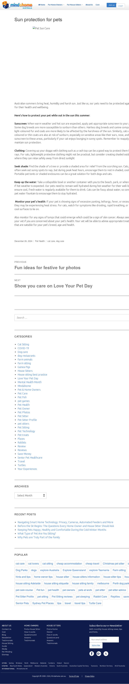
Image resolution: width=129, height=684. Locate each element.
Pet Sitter (23, 416)
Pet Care (23, 393)
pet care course (24, 590)
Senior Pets (22, 603)
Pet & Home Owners (29, 389)
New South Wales (16, 666)
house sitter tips (112, 576)
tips (59, 603)
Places (21, 438)
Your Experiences (27, 468)
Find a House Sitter (32, 629)
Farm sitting (24, 363)
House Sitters (25, 370)
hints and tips (23, 576)
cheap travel (92, 563)
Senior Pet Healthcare (30, 457)
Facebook (91, 653)
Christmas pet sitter (113, 563)
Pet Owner (24, 408)
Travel (21, 461)
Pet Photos (24, 412)
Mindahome (24, 385)
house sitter (62, 576)
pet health (53, 590)
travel (68, 603)
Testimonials (7, 640)
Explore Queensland (74, 570)
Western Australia (41, 666)
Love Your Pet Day (28, 378)
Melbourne (34, 663)
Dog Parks (22, 570)
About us (6, 626)
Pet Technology (26, 431)
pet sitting (42, 596)
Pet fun (40, 590)
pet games (24, 401)
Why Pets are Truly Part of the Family (39, 537)
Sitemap (5, 655)
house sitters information (86, 576)
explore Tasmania (99, 570)
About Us (89, 5)
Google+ (98, 653)
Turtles (22, 465)
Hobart (59, 663)
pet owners (69, 590)
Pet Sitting (23, 427)
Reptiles (115, 596)
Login (120, 6)
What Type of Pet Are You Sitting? (37, 533)
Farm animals (25, 359)
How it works (29, 632)
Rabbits (22, 442)
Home (42, 5)
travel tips (80, 603)
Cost (97, 5)
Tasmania (94, 666)
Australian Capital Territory (79, 666)
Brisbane (19, 663)
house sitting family (83, 583)
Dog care (23, 351)
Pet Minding (7, 652)
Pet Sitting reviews (62, 596)
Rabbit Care (100, 596)
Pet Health (40, 240)
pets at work (85, 590)
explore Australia (49, 570)
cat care (51, 240)
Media (4, 649)
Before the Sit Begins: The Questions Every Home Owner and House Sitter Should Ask (66, 526)
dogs (34, 570)
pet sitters (23, 423)
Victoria (52, 666)
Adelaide (43, 663)
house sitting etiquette (56, 583)
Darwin (66, 663)
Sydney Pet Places (43, 603)
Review (22, 446)
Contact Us (6, 629)
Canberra (51, 663)
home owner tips (43, 576)
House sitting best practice (32, 374)
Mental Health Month (30, 382)
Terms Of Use (74, 676)
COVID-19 (23, 348)
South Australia (62, 666)
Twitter (106, 653)
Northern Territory (106, 666)
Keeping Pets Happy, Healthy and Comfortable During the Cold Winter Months (62, 529)
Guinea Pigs (24, 367)
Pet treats (23, 435)
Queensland (28, 666)
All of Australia (120, 666)
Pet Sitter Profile (27, 419)
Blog (4, 635)
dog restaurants (26, 355)
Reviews (22, 450)
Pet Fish (22, 397)
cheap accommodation (69, 563)
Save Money (24, 453)
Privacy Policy (89, 676)
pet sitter (100, 590)
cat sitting (47, 563)
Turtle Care (95, 603)
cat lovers (33, 563)
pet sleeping (83, 596)
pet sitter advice (117, 590)
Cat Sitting (23, 344)
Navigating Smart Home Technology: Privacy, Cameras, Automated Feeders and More (65, 522)
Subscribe (96, 645)
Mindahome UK (22, 669)
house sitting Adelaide (28, 583)
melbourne (103, 583)
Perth (26, 663)
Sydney (11, 663)
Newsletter (6, 638)
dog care (60, 240)
